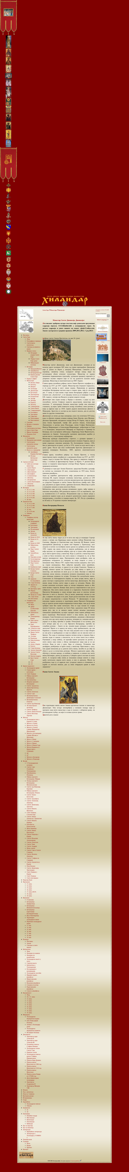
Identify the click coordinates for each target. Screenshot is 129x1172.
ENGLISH (98, 310)
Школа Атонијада (32, 432)
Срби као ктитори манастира (32, 465)
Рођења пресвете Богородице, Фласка (33, 792)
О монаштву (31, 438)
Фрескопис (26, 882)
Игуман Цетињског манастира (34, 458)
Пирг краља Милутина (34, 621)
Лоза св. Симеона (28, 1094)
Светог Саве (31, 694)
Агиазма (33, 636)
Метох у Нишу (31, 739)
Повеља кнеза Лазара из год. (33, 1075)
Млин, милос (31, 848)
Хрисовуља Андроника (31, 1083)
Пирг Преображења (35, 625)
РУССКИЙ (107, 310)
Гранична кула (35, 630)
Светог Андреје (32, 846)
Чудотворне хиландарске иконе (33, 918)
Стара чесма (34, 597)
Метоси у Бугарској (33, 757)
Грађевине (26, 515)
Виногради (30, 1120)
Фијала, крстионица (34, 592)
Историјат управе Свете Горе (35, 355)
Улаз (32, 577)
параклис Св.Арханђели (35, 580)
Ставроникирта (36, 410)
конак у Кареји (35, 644)
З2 (27, 1112)
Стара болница (35, 583)
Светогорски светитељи (31, 344)
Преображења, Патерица (31, 774)
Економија (26, 1114)
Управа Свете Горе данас (35, 360)
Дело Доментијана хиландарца (33, 1079)
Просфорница (35, 561)
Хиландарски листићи (34, 973)
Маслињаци (30, 1118)
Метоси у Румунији (33, 759)
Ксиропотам (34, 396)
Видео (29, 1145)
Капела (33, 646)
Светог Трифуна (32, 709)
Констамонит (35, 420)
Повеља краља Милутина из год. (34, 1063)
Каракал (33, 402)
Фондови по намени (33, 953)
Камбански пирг (36, 567)
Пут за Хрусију (28, 1126)
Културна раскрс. (28, 1096)
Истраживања (27, 1098)
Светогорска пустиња (34, 428)
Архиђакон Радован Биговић (36, 453)
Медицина (26, 1015)
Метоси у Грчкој (32, 723)
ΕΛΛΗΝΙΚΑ (102, 310)
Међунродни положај (35, 364)
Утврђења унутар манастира (32, 518)
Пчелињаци (30, 1122)
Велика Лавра (35, 383)
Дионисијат (34, 390)
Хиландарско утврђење (35, 522)
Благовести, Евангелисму (31, 825)
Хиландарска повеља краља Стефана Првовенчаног (33, 1056)
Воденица (34, 638)
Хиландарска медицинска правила (33, 1029)
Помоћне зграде (32, 1116)
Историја (30, 367)
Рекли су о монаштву (33, 450)
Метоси (25, 717)
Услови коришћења (75, 1160)
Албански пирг (35, 628)
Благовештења (31, 680)
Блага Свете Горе (32, 430)
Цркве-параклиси (28, 666)
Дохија (33, 531)
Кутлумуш (34, 392)
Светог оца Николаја (33, 704)
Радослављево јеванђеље (31, 988)
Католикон (34, 525)
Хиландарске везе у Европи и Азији (33, 720)
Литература (26, 1129)
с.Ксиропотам (31, 480)
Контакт (25, 1149)
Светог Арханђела (33, 799)
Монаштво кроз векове (34, 440)
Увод (28, 339)
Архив (29, 943)
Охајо (25, 1100)
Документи (26, 1034)
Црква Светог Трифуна (35, 633)
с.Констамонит (31, 472)
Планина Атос (31, 434)
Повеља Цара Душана (34, 1060)
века (29, 884)
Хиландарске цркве (33, 668)
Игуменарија (35, 529)
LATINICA (98, 311)
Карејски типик (32, 1052)
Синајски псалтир (32, 985)
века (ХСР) (31, 892)
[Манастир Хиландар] (26, 332)
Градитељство (27, 501)
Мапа (32, 604)
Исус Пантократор (33, 916)
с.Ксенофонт (31, 474)
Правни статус (31, 351)
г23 (32, 664)
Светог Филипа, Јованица (32, 855)
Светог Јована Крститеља (31, 831)
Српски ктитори (28, 462)
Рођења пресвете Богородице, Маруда (33, 778)
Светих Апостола (32, 692)
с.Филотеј (30, 484)
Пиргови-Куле (27, 880)
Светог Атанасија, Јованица (32, 802)
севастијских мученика (32, 706)
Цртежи (29, 1147)
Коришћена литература (34, 1131)
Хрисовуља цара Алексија (32, 1037)
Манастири (30, 381)
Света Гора (26, 337)
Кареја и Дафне (32, 379)
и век (31, 490)
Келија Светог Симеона (35, 570)
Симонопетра (35, 406)
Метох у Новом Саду (33, 745)
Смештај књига (32, 963)
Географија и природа (34, 341)
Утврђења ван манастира (31, 601)
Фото (28, 1143)
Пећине (29, 426)
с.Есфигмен (30, 486)
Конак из (34, 534)
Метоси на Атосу (32, 725)
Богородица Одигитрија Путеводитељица (32, 912)
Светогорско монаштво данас (32, 447)
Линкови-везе (27, 1139)
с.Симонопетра (32, 476)
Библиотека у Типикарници (31, 966)
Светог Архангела (33, 686)
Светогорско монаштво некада (32, 443)
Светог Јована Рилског (34, 711)
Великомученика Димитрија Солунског (34, 697)
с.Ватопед (30, 478)
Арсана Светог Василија (35, 653)
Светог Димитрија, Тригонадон (33, 869)
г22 (32, 662)
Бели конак (34, 598)
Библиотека (27, 949)
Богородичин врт (36, 373)
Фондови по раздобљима (31, 956)
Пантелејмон (35, 418)
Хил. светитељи (28, 1092)
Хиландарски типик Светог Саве (33, 1049)
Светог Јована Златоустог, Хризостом (34, 817)
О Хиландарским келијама (32, 764)
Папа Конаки (31, 866)
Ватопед (33, 385)
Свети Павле (35, 408)
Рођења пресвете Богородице (32, 677)
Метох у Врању (32, 743)
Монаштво (26, 436)
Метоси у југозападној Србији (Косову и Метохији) (34, 735)
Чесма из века (36, 595)
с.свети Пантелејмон (33, 482)
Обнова (29, 513)
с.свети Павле (31, 468)
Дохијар (33, 400)
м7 (27, 755)
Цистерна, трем (36, 589)
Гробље (33, 642)
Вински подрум (36, 656)
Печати (25, 1090)
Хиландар (34, 388)
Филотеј (33, 404)
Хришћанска (35, 371)
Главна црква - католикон (31, 671)
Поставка (30, 941)
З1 (27, 1110)
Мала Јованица (31, 828)
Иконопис (26, 898)
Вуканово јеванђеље (33, 983)
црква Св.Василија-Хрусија (35, 608)
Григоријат (34, 414)
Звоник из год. (34, 586)
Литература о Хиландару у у (34, 1135)
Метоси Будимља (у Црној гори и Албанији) (33, 749)
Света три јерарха (32, 878)
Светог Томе (31, 844)
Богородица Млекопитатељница (33, 907)
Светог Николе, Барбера (32, 821)
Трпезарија (34, 527)
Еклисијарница (35, 559)
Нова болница (35, 640)
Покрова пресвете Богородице (32, 683)
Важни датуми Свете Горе (35, 376)
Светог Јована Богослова (31, 796)
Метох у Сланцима (33, 741)
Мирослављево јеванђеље (32, 980)
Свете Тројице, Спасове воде (31, 813)
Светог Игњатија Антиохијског (32, 839)
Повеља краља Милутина (31, 1071)
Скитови (29, 422)
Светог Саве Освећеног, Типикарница (31, 769)
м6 (27, 753)
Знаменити (26, 1108)
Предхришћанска (36, 369)
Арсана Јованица (36, 650)
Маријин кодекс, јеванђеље (32, 976)
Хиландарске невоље (33, 1104)
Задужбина (26, 1102)
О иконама (30, 900)
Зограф (33, 398)
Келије (25, 761)
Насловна (26, 335)
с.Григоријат (31, 470)
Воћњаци (30, 1124)
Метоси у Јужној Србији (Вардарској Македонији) (33, 729)
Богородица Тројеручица (31, 903)
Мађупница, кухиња (34, 546)
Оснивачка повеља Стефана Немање (33, 1045)
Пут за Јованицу (28, 1128)
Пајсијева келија (36, 557)
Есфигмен (34, 416)
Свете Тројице (31, 674)
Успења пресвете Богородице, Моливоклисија (32, 783)
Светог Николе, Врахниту (32, 809)
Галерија (26, 1141)
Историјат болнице (33, 1032)
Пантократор (35, 394)
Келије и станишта (33, 424)
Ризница (25, 939)
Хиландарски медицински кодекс (33, 1018)
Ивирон (33, 386)
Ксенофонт (34, 412)
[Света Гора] (26, 319)
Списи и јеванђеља (33, 991)
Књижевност (27, 993)
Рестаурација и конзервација (31, 970)
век (29, 499)
